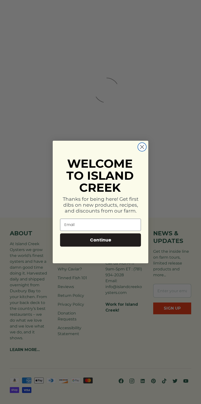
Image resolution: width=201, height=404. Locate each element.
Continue (100, 240)
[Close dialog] (142, 147)
